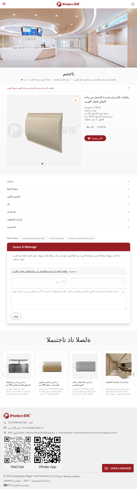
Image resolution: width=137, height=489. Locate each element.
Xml (26, 480)
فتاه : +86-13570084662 (20, 422)
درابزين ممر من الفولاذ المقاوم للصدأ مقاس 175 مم (18, 383)
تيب (24, 80)
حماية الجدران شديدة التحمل (40, 80)
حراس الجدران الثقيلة (62, 80)
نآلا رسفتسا (97, 138)
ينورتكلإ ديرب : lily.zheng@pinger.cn (25, 427)
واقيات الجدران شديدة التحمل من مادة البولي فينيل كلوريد (30, 88)
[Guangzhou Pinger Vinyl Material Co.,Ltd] (68, 4)
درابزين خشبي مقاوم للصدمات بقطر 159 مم (49, 383)
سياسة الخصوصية (40, 480)
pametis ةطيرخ (12, 480)
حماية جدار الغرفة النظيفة (117, 382)
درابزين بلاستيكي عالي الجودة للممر (82, 383)
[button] (42, 163)
